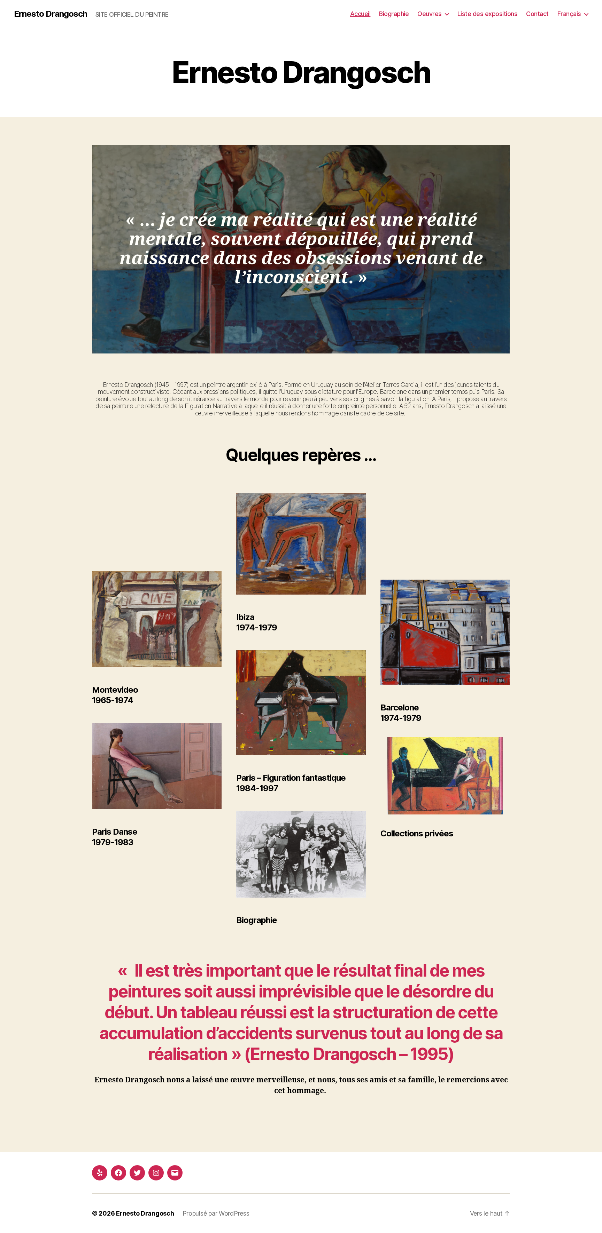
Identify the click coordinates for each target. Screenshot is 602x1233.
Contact (537, 13)
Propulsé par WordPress (216, 1213)
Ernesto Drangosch (50, 14)
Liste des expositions (487, 13)
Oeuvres (429, 13)
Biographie (394, 13)
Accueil (360, 13)
